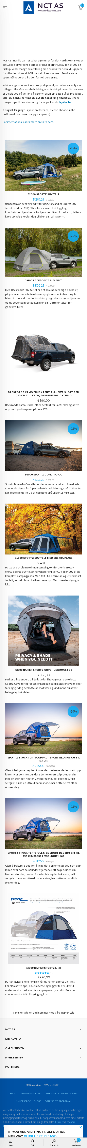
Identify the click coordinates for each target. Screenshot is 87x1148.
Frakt (13, 1093)
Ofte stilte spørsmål (58, 1101)
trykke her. (66, 102)
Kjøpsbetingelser (31, 1093)
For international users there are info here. (28, 122)
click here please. (40, 1136)
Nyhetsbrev (23, 1101)
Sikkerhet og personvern (61, 1093)
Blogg (37, 1101)
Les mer (59, 1122)
